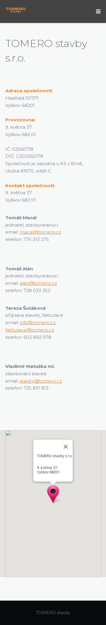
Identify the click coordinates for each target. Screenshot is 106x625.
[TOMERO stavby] (15, 10)
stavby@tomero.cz (41, 381)
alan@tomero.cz (38, 283)
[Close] (66, 447)
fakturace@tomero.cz (29, 330)
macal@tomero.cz (40, 232)
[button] (53, 494)
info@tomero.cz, (38, 322)
